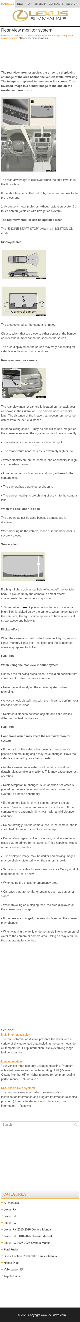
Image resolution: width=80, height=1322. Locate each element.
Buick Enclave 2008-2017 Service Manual (31, 1256)
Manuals (7, 3)
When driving (52, 35)
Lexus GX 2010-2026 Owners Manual (28, 1236)
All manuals (11, 1202)
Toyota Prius (12, 1276)
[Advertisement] (40, 52)
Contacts (56, 3)
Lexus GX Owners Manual (28, 35)
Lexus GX (6, 35)
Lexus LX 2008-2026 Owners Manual (27, 1242)
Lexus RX (10, 1209)
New (20, 3)
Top (29, 3)
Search (72, 3)
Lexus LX (10, 1222)
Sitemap (40, 3)
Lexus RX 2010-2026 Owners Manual (28, 1229)
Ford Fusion (11, 1249)
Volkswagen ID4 (14, 1269)
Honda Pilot (11, 1262)
